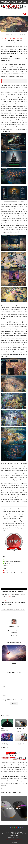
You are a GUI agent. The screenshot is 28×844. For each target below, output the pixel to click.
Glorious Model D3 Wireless (19, 729)
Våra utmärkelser (22, 1)
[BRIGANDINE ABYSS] (21, 737)
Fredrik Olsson (6, 42)
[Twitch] (22, 827)
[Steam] (20, 827)
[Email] (18, 827)
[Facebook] (7, 827)
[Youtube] (16, 827)
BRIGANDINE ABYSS (19, 743)
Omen (2, 728)
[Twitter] (9, 827)
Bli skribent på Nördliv (7, 2)
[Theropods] (7, 737)
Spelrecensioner (14, 34)
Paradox (22, 609)
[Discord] (10, 827)
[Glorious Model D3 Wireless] (21, 723)
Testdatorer (14, 1)
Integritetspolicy (22, 2)
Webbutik (15, 2)
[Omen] (7, 723)
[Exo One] (14, 653)
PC (20, 34)
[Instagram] (5, 827)
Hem (3, 34)
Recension (4, 614)
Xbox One (10, 614)
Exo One (14, 663)
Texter (7, 34)
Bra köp (17, 609)
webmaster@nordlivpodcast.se (14, 839)
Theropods (4, 743)
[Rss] (12, 827)
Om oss (2, 1)
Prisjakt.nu (9, 596)
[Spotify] (14, 827)
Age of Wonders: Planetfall (8, 609)
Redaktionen (7, 1)
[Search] (20, 14)
